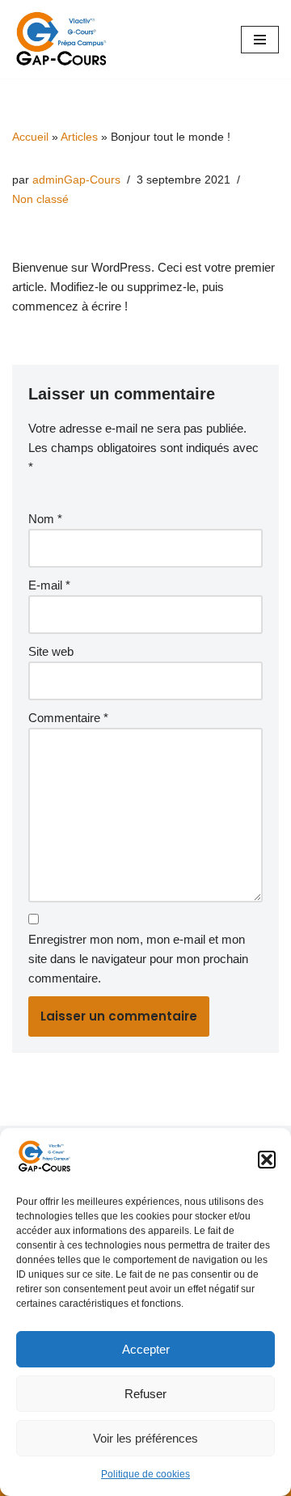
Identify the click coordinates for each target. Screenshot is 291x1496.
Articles (79, 136)
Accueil (30, 136)
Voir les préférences (145, 1438)
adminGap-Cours (76, 180)
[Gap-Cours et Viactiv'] (64, 39)
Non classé (40, 199)
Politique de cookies (145, 1474)
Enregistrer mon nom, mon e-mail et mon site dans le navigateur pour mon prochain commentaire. (138, 958)
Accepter (146, 1349)
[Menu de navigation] (260, 39)
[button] (267, 1160)
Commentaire (68, 718)
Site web (51, 651)
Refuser (145, 1394)
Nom (45, 519)
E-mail (49, 585)
